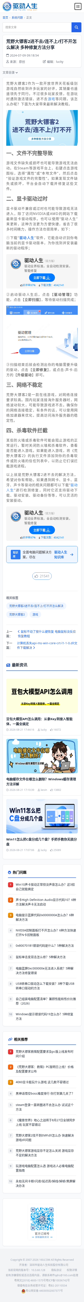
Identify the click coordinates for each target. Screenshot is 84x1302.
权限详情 (72, 1270)
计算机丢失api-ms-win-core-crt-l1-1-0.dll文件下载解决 (47, 645)
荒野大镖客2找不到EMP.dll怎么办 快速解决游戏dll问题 (45, 1137)
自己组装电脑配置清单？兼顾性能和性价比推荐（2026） (46, 1001)
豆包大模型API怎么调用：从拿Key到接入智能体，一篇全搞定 (39, 721)
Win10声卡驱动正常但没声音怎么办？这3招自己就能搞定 (45, 886)
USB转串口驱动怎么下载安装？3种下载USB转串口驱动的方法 (45, 985)
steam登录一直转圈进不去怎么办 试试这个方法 (45, 1107)
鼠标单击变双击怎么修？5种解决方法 (41, 957)
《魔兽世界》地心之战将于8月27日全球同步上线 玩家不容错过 (45, 1122)
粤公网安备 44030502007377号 (44, 1291)
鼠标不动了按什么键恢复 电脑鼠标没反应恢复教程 (47, 633)
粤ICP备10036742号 (58, 1280)
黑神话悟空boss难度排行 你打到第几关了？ (45, 1093)
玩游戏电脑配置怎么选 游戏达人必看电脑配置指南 (45, 1168)
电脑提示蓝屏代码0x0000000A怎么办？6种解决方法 (45, 917)
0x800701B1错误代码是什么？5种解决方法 (45, 945)
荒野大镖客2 (17, 614)
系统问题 (17, 17)
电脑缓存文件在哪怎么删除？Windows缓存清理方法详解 (41, 781)
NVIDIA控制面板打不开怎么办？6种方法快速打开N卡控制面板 (46, 932)
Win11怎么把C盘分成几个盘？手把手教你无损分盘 (41, 841)
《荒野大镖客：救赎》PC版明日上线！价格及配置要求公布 (45, 1069)
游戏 (51, 99)
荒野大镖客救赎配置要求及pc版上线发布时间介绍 (44, 1053)
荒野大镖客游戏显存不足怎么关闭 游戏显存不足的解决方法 (45, 1153)
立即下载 (39, 278)
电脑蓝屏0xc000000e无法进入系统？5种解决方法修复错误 (44, 970)
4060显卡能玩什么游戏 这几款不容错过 (42, 1082)
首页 (5, 17)
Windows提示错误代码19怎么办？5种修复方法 (44, 1016)
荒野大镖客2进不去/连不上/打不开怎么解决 (36, 606)
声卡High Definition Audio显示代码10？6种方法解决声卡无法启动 (46, 902)
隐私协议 (56, 1270)
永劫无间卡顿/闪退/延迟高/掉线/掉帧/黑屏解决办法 (45, 1183)
